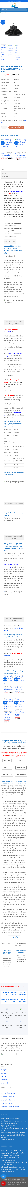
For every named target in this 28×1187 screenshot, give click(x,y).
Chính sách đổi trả (7, 1103)
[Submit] (25, 9)
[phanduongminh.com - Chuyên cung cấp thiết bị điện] (14, 5)
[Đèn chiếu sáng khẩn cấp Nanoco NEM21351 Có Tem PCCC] (8, 704)
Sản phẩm (4, 1080)
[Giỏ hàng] (26, 5)
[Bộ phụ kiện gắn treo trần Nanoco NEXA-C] (8, 680)
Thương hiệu (5, 1083)
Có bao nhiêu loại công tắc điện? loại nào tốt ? (7, 953)
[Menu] (2, 5)
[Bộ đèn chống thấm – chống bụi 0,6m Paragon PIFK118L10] (7, 145)
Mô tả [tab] (4, 169)
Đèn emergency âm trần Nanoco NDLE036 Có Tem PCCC (19, 713)
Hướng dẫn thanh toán (8, 1097)
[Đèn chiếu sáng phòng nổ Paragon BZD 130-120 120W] (21, 145)
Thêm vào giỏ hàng (16, 127)
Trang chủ (4, 1070)
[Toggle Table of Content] (13, 241)
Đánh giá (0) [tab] (6, 176)
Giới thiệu (4, 1073)
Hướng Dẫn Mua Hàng (8, 1093)
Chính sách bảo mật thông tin (10, 1106)
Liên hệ (3, 1076)
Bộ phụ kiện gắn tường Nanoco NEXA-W (19, 689)
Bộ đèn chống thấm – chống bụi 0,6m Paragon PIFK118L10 (7, 155)
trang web (7, 655)
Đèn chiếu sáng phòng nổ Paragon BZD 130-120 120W (20, 155)
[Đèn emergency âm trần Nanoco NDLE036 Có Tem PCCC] (19, 703)
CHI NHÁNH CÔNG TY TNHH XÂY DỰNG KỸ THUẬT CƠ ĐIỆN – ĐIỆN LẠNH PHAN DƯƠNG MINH (12, 1153)
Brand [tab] (4, 173)
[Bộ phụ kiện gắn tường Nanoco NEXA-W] (19, 680)
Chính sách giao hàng (8, 1100)
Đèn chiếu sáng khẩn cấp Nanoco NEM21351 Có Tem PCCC (8, 716)
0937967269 (10, 1139)
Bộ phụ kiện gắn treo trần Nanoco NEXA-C (8, 689)
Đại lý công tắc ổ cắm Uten (21, 951)
